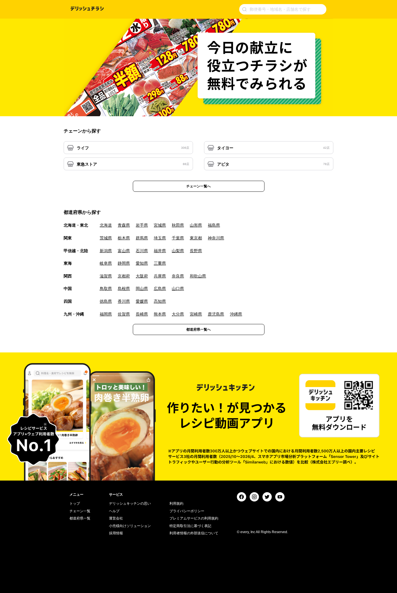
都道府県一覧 (79, 518)
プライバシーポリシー (186, 511)
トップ (74, 503)
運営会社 (116, 518)
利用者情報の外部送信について (193, 533)
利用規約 (176, 503)
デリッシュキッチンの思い (130, 503)
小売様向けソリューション (130, 526)
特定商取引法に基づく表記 (190, 526)
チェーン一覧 (79, 511)
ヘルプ (114, 511)
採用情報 (116, 533)
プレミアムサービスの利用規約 (193, 518)
